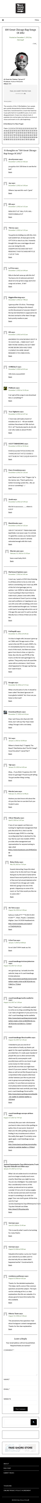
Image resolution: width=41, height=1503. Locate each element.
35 (36, 130)
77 (18, 137)
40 (12, 133)
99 (28, 139)
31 (28, 130)
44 (20, 133)
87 (4, 139)
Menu (37, 20)
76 (16, 137)
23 (12, 130)
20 (6, 130)
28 (22, 130)
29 (24, 130)
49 (30, 133)
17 (34, 128)
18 (36, 128)
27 (20, 130)
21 (8, 130)
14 (28, 128)
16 (32, 128)
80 (24, 137)
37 (6, 133)
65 (28, 135)
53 (4, 135)
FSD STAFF (7, 1468)
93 (16, 139)
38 (8, 133)
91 (12, 139)
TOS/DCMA (8, 1486)
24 (14, 130)
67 (32, 135)
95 (20, 139)
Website (7, 1399)
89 (8, 139)
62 (22, 135)
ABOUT (6, 1464)
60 (18, 135)
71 (6, 137)
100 (31, 139)
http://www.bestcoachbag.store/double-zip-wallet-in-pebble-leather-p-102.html (22, 1096)
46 (24, 133)
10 (20, 128)
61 (20, 135)
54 (6, 135)
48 (28, 133)
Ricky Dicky (14, 862)
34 (34, 130)
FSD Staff (20, 40)
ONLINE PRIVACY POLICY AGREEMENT (17, 1490)
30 (26, 130)
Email (7, 1389)
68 (34, 135)
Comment (9, 1350)
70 (4, 137)
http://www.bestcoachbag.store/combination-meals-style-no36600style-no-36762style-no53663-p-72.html (22, 1021)
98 (26, 139)
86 (36, 137)
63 (24, 135)
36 (4, 133)
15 (30, 128)
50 (32, 133)
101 (33, 139)
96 (22, 139)
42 (16, 133)
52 (36, 133)
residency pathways (16, 1276)
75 (14, 137)
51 (34, 133)
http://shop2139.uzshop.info (18, 1209)
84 (32, 137)
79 (22, 137)
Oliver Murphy (14, 818)
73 (10, 137)
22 (10, 130)
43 (18, 133)
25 (16, 130)
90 (10, 139)
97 (24, 139)
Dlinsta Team (14, 1313)
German (12, 1223)
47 (26, 133)
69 (36, 135)
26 (18, 130)
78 (20, 137)
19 (4, 130)
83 (30, 137)
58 (14, 135)
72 (8, 137)
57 (12, 135)
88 (6, 139)
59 (16, 135)
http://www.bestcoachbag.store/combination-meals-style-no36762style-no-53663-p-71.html (22, 981)
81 (26, 137)
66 (30, 135)
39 (10, 133)
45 (22, 133)
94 (18, 139)
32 (30, 130)
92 (14, 139)
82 (28, 137)
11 (22, 128)
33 (32, 130)
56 (10, 135)
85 (34, 137)
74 (12, 137)
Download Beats (15, 712)
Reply (10, 172)
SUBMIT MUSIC (9, 1473)
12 (24, 128)
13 (26, 128)
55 (8, 135)
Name (7, 1379)
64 (26, 135)
